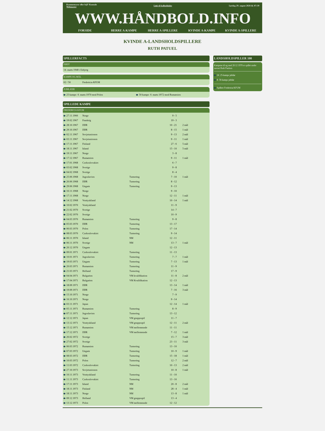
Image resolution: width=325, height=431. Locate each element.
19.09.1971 (71, 289)
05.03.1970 (71, 223)
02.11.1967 (71, 134)
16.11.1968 (71, 191)
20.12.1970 (71, 247)
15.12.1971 (71, 327)
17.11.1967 (71, 143)
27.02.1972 (71, 341)
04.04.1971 (71, 275)
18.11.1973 (71, 388)
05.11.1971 (71, 308)
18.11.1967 (71, 148)
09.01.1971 (71, 252)
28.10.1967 (71, 125)
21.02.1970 (71, 209)
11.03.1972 (71, 365)
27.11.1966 (71, 115)
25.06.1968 (71, 176)
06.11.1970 (71, 238)
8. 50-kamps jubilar (225, 80)
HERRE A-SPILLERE (163, 30)
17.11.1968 (71, 195)
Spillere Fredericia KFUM (228, 87)
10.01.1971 (71, 256)
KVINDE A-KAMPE (202, 30)
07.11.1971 (71, 313)
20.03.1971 (71, 266)
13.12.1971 (71, 322)
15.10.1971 (71, 294)
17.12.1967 (71, 158)
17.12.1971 (71, 332)
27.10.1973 (71, 369)
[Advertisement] (162, 418)
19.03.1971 (71, 261)
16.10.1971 (71, 299)
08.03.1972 (71, 355)
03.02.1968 (71, 167)
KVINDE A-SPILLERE (240, 30)
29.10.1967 (71, 129)
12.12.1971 (71, 318)
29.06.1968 (71, 186)
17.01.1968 (71, 162)
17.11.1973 (71, 384)
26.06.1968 (71, 181)
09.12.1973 (71, 398)
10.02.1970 (71, 205)
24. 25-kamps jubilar (225, 75)
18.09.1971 (71, 285)
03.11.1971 (71, 304)
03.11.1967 (71, 139)
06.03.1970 (71, 228)
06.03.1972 (71, 346)
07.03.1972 (71, 351)
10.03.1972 (71, 360)
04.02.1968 (71, 172)
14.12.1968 (71, 200)
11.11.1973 (71, 379)
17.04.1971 (71, 280)
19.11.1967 (71, 153)
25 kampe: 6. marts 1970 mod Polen (84, 94)
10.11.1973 (71, 374)
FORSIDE (85, 30)
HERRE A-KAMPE (124, 30)
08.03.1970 (71, 233)
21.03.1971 (71, 271)
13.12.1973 (71, 402)
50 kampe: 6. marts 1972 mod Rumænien (159, 94)
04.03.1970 (71, 219)
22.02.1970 (71, 214)
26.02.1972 (71, 336)
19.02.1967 (71, 120)
